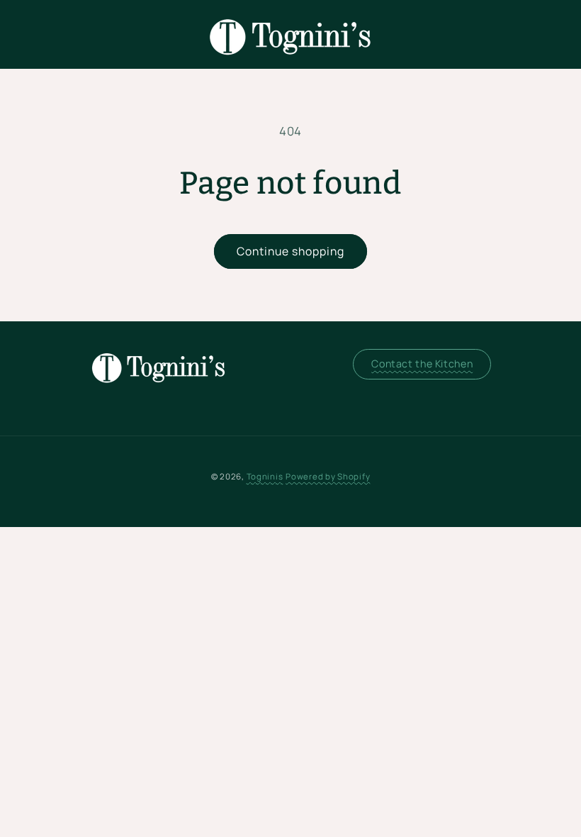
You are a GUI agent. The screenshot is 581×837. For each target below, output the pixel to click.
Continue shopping (291, 251)
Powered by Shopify (328, 476)
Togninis (265, 476)
